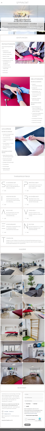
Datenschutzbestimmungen (32, 413)
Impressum (33, 429)
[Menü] (1, 2)
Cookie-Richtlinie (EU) (23, 429)
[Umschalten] (3, 191)
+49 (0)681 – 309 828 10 (8, 411)
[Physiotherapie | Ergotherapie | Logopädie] (22, 2)
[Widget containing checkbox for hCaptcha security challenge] (33, 419)
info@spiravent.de (7, 413)
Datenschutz (29, 429)
